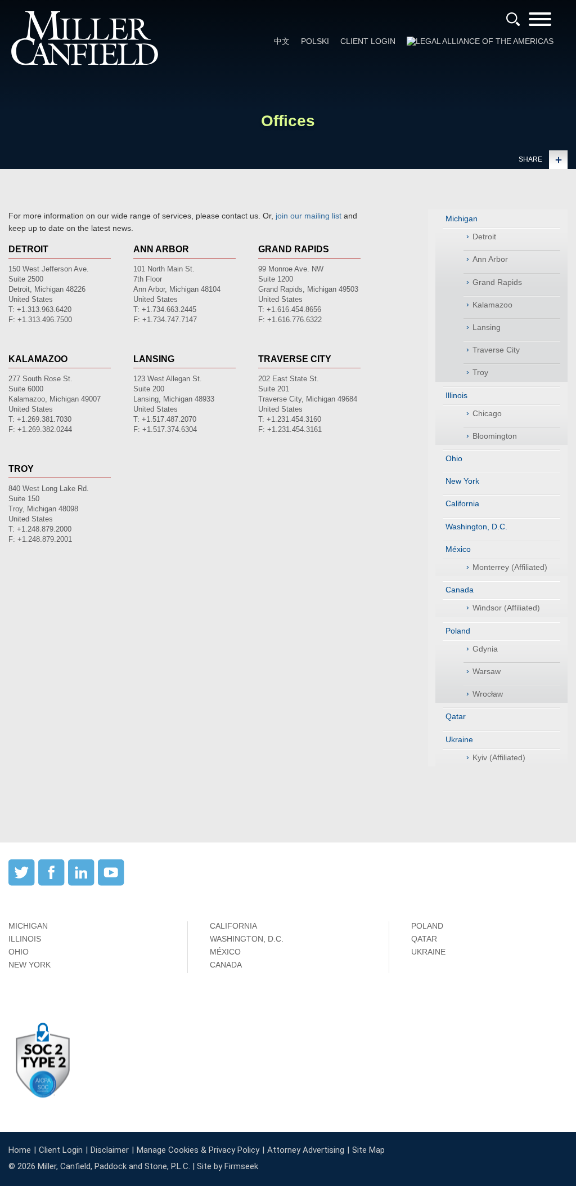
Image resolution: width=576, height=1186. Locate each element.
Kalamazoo (492, 304)
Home (19, 1150)
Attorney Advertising (305, 1150)
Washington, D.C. (476, 526)
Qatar (456, 716)
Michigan (462, 218)
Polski (315, 41)
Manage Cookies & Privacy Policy (198, 1150)
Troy (480, 372)
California (462, 503)
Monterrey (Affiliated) (509, 567)
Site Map (368, 1150)
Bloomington (494, 435)
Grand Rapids (497, 282)
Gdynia (485, 648)
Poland (458, 630)
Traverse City (496, 349)
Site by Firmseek (227, 1166)
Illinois (456, 395)
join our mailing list (308, 215)
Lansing (486, 327)
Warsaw (486, 671)
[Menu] (540, 22)
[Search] (513, 19)
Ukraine (459, 739)
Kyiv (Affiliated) (498, 757)
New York (462, 480)
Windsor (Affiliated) (506, 607)
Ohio (454, 458)
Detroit (484, 236)
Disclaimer (110, 1150)
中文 (282, 41)
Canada (460, 589)
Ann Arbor (490, 259)
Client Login (367, 41)
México (458, 549)
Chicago (487, 413)
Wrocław (487, 693)
